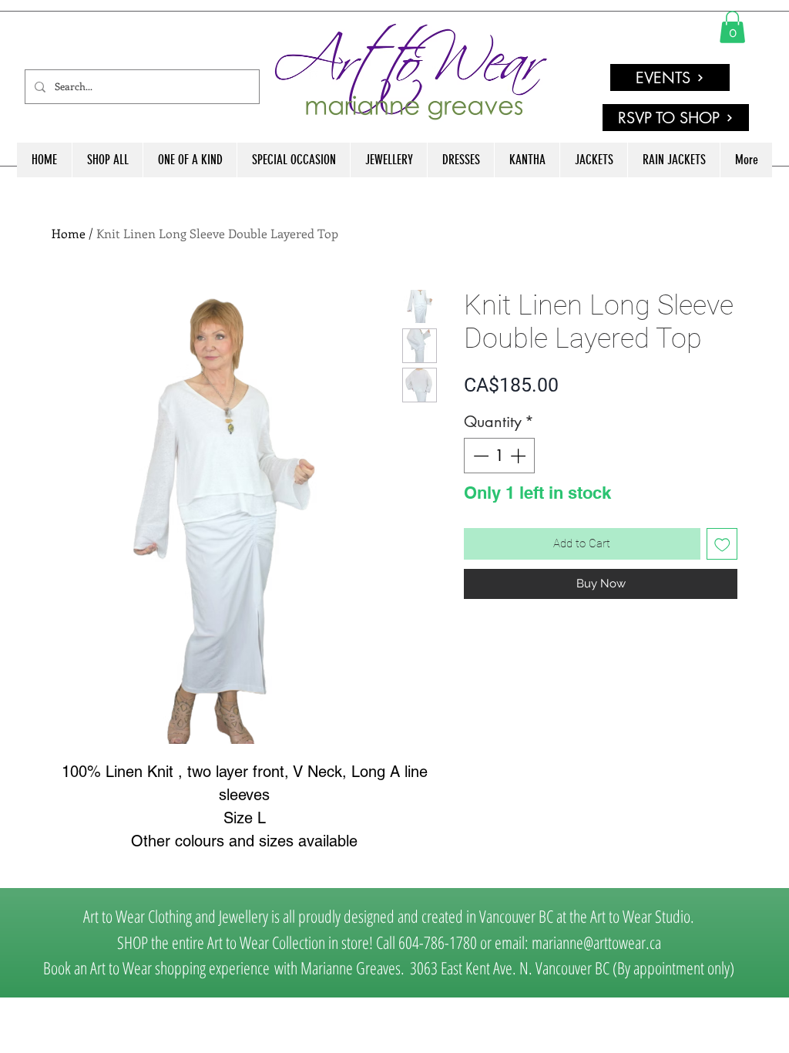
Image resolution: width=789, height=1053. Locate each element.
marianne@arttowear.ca (596, 942)
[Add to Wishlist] (722, 544)
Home (69, 233)
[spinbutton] (499, 456)
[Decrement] (479, 456)
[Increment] (519, 456)
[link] (732, 27)
